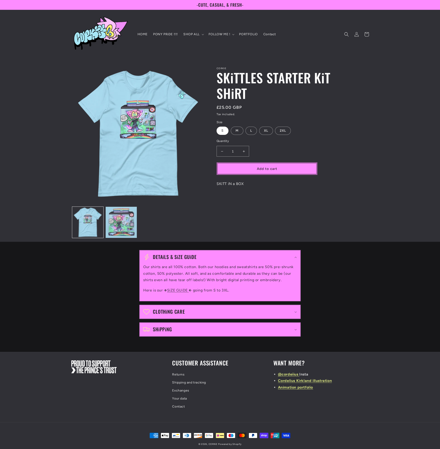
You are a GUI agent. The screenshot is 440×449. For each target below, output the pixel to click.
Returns (178, 374)
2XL (283, 131)
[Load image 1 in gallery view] (87, 222)
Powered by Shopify (230, 444)
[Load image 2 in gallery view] (121, 222)
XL (266, 131)
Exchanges (180, 390)
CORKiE (213, 444)
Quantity (223, 141)
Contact (178, 406)
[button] (193, 34)
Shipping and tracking (189, 382)
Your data (179, 398)
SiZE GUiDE (178, 290)
